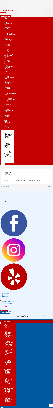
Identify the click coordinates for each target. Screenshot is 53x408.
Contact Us (7, 160)
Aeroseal (7, 56)
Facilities (7, 68)
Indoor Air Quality (8, 55)
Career (5, 387)
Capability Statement (6, 138)
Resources (7, 146)
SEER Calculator (7, 154)
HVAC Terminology (7, 151)
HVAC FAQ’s (8, 152)
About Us (6, 63)
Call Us (1, 319)
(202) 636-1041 (5, 10)
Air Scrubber (7, 59)
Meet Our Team (8, 134)
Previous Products (5, 186)
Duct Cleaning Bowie (10, 35)
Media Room (7, 398)
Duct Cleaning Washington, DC (12, 34)
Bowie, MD (8, 32)
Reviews (6, 145)
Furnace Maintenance (11, 40)
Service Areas (8, 135)
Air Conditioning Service (9, 21)
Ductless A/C (7, 28)
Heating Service (8, 51)
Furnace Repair (9, 41)
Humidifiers (7, 116)
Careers (7, 136)
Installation (9, 46)
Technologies (7, 389)
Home (6, 133)
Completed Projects (9, 66)
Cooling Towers (8, 27)
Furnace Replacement (11, 43)
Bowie (8, 49)
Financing (7, 157)
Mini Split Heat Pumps (9, 110)
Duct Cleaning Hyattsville (11, 37)
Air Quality (7, 57)
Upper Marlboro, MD (10, 33)
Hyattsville (8, 50)
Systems (8, 45)
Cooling (5, 17)
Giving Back (7, 67)
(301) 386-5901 (4, 296)
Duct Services (7, 30)
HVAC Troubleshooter (8, 156)
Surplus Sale (7, 119)
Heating (5, 38)
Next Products (49, 186)
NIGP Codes (8, 142)
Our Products (7, 61)
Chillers (6, 22)
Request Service (7, 321)
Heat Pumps (7, 44)
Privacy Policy (7, 71)
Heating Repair (8, 104)
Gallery (6, 70)
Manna (7, 147)
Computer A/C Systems (9, 24)
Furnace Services (8, 39)
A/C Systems (7, 18)
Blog (6, 65)
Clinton (8, 29)
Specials (5, 403)
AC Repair (7, 19)
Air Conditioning (8, 26)
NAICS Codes (8, 141)
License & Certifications (8, 144)
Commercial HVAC (8, 23)
